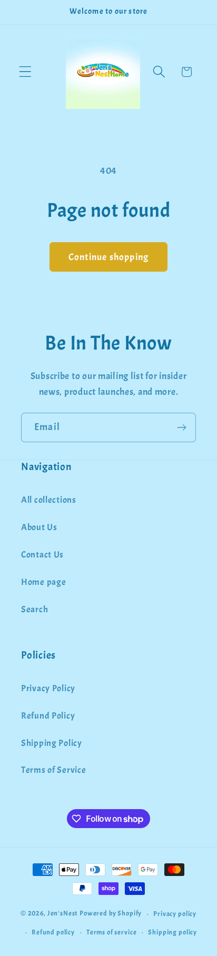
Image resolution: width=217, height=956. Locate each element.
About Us (39, 527)
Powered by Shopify (111, 913)
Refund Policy (48, 715)
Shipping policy (172, 932)
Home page (43, 581)
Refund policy (53, 932)
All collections (48, 499)
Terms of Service (53, 769)
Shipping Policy (51, 743)
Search (34, 609)
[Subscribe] (181, 427)
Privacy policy (174, 913)
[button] (26, 72)
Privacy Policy (48, 688)
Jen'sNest (62, 913)
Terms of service (111, 932)
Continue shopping (108, 257)
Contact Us (42, 554)
